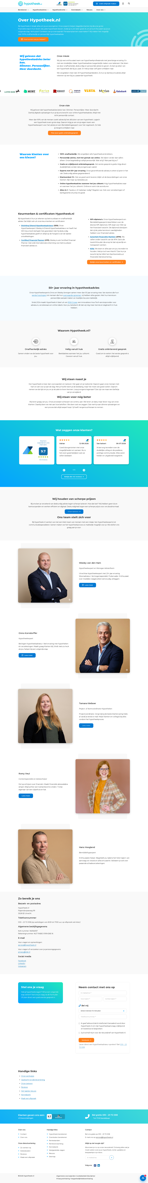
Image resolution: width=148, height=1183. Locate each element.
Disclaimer (91, 1176)
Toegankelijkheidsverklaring (81, 1179)
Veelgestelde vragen (57, 1150)
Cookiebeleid (81, 1176)
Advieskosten (25, 1151)
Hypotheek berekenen (58, 1134)
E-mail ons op (99, 1137)
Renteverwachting (56, 1144)
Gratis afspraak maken (107, 4)
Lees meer (89, 585)
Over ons (23, 1137)
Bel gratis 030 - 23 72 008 (105, 1115)
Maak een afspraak (27, 1157)
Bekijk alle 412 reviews (73, 477)
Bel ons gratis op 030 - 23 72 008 (97, 1134)
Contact (23, 1134)
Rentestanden (54, 1140)
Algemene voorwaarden (66, 1176)
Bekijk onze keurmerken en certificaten (105, 262)
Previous (64, 470)
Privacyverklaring (63, 1179)
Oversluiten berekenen (58, 1137)
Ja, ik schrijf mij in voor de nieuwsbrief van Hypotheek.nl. (103, 1033)
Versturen (85, 1040)
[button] (129, 3)
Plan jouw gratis (64, 133)
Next (84, 470)
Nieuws (89, 10)
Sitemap (52, 1157)
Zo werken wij (25, 1148)
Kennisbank (53, 1147)
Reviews (23, 1154)
